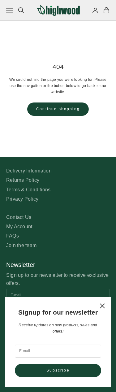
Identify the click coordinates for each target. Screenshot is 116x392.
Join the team (21, 245)
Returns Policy (22, 180)
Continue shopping (58, 109)
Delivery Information (29, 170)
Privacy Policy (22, 199)
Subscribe (57, 370)
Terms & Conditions (28, 189)
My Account (19, 226)
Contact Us (18, 217)
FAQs (12, 235)
